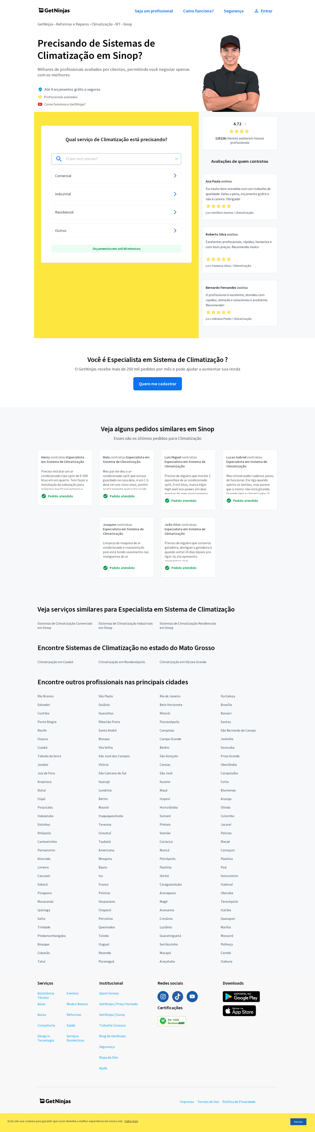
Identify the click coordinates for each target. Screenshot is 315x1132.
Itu (101, 876)
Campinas (167, 730)
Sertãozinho (169, 944)
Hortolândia (169, 807)
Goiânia (104, 704)
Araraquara (168, 893)
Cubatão (44, 953)
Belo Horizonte (171, 704)
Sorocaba (227, 747)
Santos (226, 722)
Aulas (41, 1004)
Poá (223, 867)
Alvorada (44, 858)
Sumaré (165, 816)
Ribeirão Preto (109, 722)
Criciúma (166, 918)
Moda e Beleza (77, 1004)
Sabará (43, 884)
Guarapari (228, 918)
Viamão (165, 833)
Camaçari (228, 850)
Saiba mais (131, 1121)
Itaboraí (227, 884)
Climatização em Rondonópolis (122, 662)
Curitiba (43, 713)
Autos (42, 1014)
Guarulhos (106, 713)
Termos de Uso (208, 1101)
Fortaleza (228, 696)
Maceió (104, 807)
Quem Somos (109, 993)
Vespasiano (107, 901)
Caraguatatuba (171, 884)
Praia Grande (230, 756)
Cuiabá (42, 747)
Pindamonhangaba (52, 935)
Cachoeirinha (47, 841)
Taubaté (105, 841)
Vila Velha (106, 747)
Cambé (226, 953)
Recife (42, 730)
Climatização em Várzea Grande (183, 662)
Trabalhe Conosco (112, 1025)
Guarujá (104, 781)
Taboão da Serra (49, 756)
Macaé (225, 841)
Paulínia (165, 867)
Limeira (43, 867)
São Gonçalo (169, 756)
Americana (106, 850)
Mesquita (105, 858)
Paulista (227, 858)
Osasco (43, 739)
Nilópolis (44, 833)
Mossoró (227, 935)
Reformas (74, 1014)
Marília (226, 927)
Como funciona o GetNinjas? (65, 104)
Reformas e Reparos (72, 24)
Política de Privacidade (238, 1101)
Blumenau (228, 790)
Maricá (164, 850)
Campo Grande (170, 739)
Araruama (167, 910)
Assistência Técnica (46, 995)
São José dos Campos (114, 756)
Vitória (103, 764)
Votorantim (229, 876)
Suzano (165, 781)
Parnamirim (46, 850)
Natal (42, 790)
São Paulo (106, 696)
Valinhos (44, 824)
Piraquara (45, 893)
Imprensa (187, 1101)
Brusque (43, 944)
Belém (164, 747)
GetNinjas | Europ (112, 1014)
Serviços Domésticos (75, 1038)
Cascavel (44, 876)
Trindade (44, 927)
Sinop (127, 24)
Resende (105, 953)
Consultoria (46, 1025)
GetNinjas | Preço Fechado (118, 1004)
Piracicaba (45, 807)
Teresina (105, 824)
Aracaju (226, 799)
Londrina (105, 790)
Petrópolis (168, 858)
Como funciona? (198, 11)
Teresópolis (229, 901)
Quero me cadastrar (157, 384)
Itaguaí (104, 944)
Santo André (108, 730)
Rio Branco (46, 696)
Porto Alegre (47, 722)
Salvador (44, 704)
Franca (103, 884)
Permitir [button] (298, 1121)
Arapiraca (44, 781)
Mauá (163, 790)
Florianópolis (169, 722)
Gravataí (105, 833)
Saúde (71, 1025)
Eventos (73, 993)
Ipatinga (44, 910)
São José (166, 773)
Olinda (225, 807)
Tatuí (41, 961)
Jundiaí (43, 764)
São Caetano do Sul (112, 773)
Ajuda (103, 1068)
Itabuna (226, 961)
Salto (41, 918)
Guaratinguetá (170, 935)
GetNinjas (45, 24)
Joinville (227, 739)
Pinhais (165, 824)
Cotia (225, 781)
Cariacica (166, 841)
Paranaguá (106, 961)
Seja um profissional (154, 11)
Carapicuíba (229, 773)
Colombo (227, 816)
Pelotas (104, 893)
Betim (103, 799)
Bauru (103, 867)
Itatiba (226, 910)
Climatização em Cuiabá (55, 662)
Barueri (226, 713)
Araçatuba (167, 961)
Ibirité (164, 876)
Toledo (104, 935)
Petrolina (106, 918)
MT (118, 24)
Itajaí (41, 799)
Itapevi (165, 799)
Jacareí (226, 824)
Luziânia (166, 927)
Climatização (102, 24)
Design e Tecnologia (46, 1038)
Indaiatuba (45, 816)
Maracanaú (45, 901)
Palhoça (227, 944)
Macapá (165, 953)
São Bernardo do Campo (238, 730)
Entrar (266, 11)
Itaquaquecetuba (111, 816)
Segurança (234, 11)
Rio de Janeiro (170, 696)
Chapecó (105, 910)
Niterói (165, 713)
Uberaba (227, 893)
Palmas (226, 833)
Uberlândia (229, 764)
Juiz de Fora (46, 773)
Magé (164, 901)
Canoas (165, 764)
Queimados (107, 927)
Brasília (226, 704)
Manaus (104, 739)
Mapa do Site (108, 1057)
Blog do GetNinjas (112, 1036)
